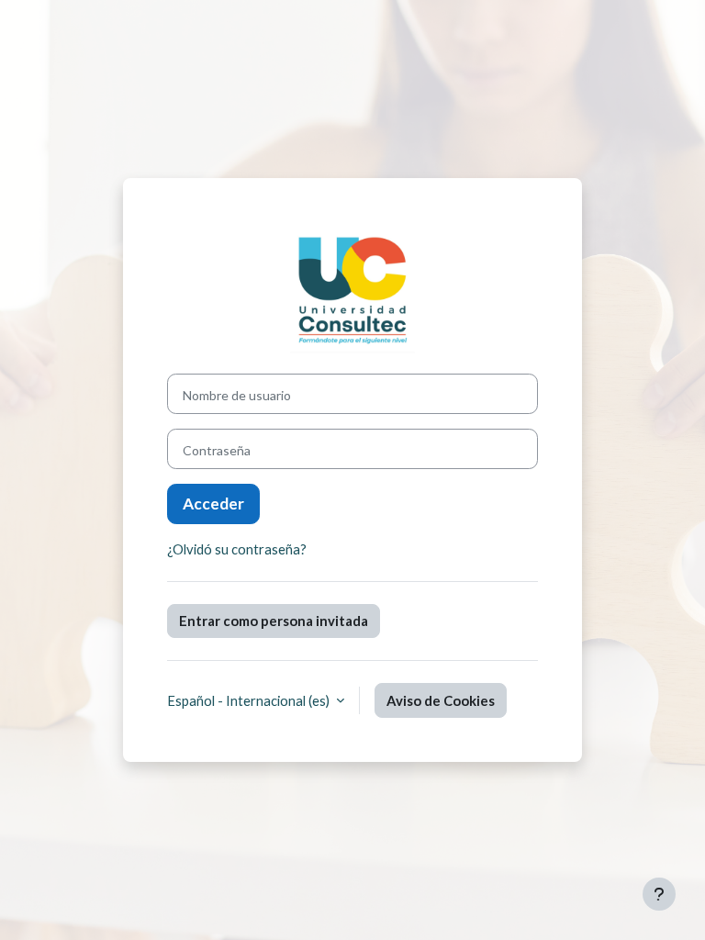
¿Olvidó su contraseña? (237, 549)
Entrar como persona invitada (273, 620)
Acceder (213, 503)
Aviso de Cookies (440, 700)
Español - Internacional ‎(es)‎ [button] (249, 700)
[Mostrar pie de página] (659, 894)
